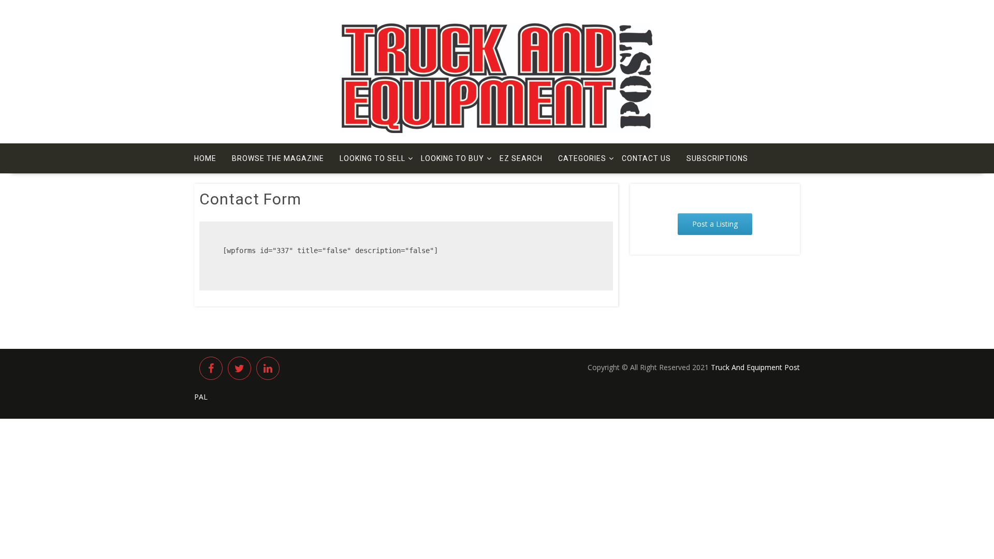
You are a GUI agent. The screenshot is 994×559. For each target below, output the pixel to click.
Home (205, 158)
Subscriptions (717, 158)
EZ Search (521, 158)
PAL (201, 397)
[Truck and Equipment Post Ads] (497, 130)
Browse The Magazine (278, 158)
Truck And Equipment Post (755, 367)
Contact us (646, 158)
